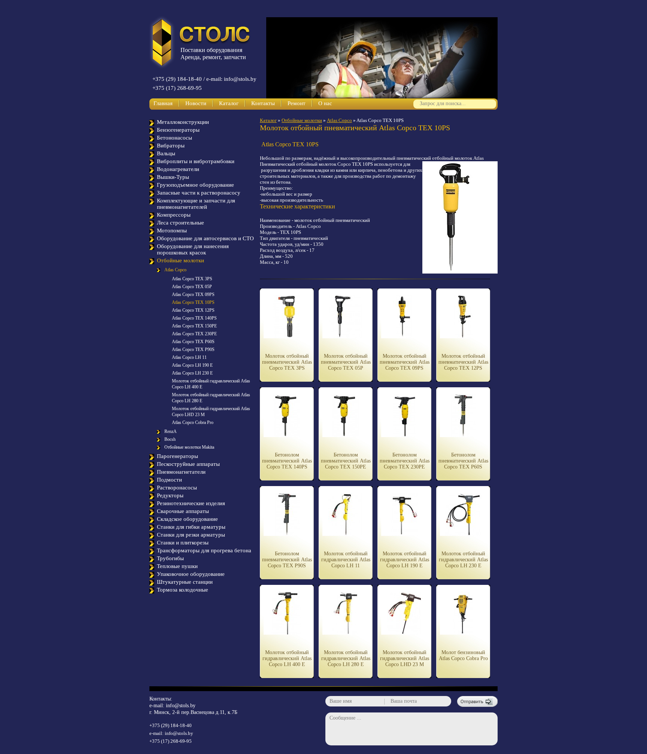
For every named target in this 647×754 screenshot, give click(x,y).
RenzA (170, 431)
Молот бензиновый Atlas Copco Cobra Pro (463, 655)
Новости (195, 103)
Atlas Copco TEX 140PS (194, 318)
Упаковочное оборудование (191, 574)
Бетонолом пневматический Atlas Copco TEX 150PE (346, 461)
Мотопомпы (172, 230)
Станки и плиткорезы (183, 543)
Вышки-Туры (173, 177)
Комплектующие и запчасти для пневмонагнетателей (196, 204)
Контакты (263, 103)
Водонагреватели (178, 169)
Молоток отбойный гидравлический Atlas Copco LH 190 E (404, 559)
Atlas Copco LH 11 (189, 357)
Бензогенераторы (178, 130)
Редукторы (170, 495)
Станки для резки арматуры (191, 535)
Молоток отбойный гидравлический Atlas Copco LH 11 (345, 559)
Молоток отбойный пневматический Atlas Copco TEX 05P (346, 362)
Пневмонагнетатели (181, 472)
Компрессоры (174, 215)
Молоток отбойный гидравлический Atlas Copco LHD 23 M (404, 658)
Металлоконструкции (183, 122)
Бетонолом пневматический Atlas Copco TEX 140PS (287, 461)
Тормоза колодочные (182, 590)
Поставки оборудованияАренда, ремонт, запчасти (213, 53)
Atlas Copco (175, 269)
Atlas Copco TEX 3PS (192, 278)
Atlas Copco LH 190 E (192, 365)
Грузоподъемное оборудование (195, 185)
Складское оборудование (187, 519)
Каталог (229, 103)
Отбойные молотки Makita (189, 447)
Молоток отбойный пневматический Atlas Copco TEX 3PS (287, 362)
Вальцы (166, 153)
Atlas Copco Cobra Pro (192, 422)
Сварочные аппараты (183, 511)
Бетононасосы (174, 138)
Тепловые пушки (177, 566)
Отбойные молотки (180, 260)
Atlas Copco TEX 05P (192, 286)
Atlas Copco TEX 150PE (194, 326)
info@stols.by (180, 705)
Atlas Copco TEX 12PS (193, 310)
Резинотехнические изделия (191, 503)
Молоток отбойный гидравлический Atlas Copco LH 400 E (287, 658)
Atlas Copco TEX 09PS (193, 294)
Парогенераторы (177, 456)
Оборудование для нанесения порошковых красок (193, 249)
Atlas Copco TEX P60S (193, 341)
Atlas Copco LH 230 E (192, 373)
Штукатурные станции (185, 582)
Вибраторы (171, 146)
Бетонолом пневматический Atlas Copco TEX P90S (287, 559)
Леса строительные (180, 223)
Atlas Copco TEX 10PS (193, 302)
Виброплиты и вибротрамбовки (195, 161)
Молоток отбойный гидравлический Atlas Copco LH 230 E (463, 559)
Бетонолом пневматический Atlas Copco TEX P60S (463, 461)
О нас (325, 103)
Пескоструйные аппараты (188, 464)
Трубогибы (170, 558)
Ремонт (297, 103)
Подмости (169, 480)
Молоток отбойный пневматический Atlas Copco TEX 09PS (404, 362)
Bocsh (170, 439)
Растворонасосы (177, 488)
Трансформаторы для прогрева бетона (204, 550)
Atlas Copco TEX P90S (193, 349)
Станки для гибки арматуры (191, 527)
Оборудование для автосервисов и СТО (205, 238)
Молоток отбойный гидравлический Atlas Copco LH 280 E (345, 658)
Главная (163, 103)
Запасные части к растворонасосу (198, 193)
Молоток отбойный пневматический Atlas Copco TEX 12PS (463, 362)
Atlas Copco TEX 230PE (194, 333)
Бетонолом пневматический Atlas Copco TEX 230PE (404, 461)
